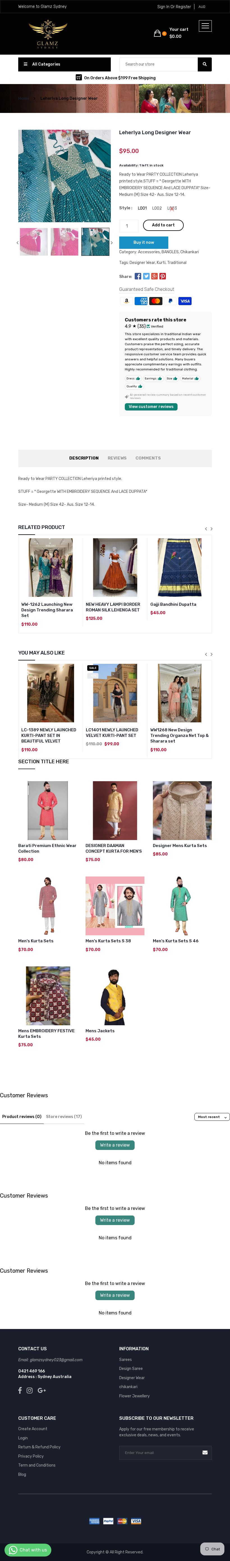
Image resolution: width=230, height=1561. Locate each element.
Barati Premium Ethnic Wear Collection (47, 848)
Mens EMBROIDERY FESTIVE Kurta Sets (46, 1033)
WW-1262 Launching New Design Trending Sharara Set (47, 610)
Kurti (161, 262)
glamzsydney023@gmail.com (56, 1360)
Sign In (163, 6)
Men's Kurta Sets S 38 (108, 940)
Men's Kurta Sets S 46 (176, 940)
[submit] (205, 1452)
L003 (172, 208)
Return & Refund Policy (39, 1447)
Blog (22, 1474)
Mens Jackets (100, 1030)
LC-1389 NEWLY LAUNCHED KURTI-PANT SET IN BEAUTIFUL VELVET (48, 735)
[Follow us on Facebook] (138, 276)
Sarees (125, 1359)
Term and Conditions (37, 1465)
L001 (142, 208)
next (111, 242)
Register (183, 6)
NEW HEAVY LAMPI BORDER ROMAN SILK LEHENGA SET (113, 607)
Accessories (149, 252)
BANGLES (170, 252)
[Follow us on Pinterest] (162, 276)
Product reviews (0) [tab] (22, 1116)
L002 (157, 208)
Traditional (177, 262)
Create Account (32, 1429)
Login (23, 1438)
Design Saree (131, 1368)
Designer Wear (142, 262)
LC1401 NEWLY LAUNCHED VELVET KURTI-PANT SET (112, 732)
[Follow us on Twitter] (146, 276)
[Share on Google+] (154, 276)
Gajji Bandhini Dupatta (173, 604)
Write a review (115, 1145)
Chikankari (189, 252)
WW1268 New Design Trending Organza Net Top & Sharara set (179, 735)
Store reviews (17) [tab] (64, 1116)
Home (23, 98)
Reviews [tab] (117, 458)
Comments (148, 458)
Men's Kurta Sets (36, 940)
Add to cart (163, 225)
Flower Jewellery (134, 1396)
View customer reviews (151, 406)
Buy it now (144, 242)
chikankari (128, 1386)
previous (17, 242)
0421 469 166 (31, 1371)
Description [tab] (84, 458)
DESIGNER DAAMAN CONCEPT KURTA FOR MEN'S (114, 848)
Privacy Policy (31, 1456)
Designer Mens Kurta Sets (180, 845)
